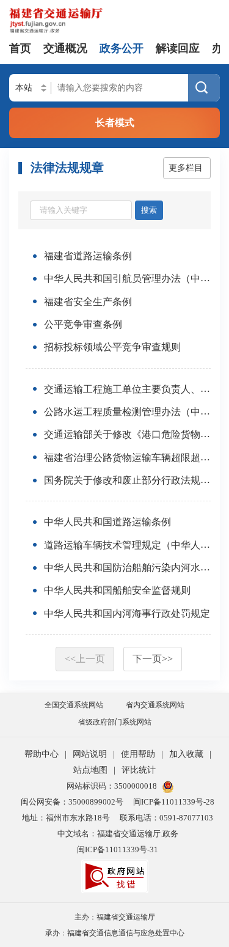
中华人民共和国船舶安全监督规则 (117, 591)
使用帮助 (138, 754)
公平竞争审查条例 (83, 324)
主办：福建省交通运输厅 (115, 917)
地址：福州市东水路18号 (66, 817)
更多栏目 (186, 167)
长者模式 (114, 122)
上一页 (85, 659)
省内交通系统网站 (155, 705)
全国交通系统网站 (74, 705)
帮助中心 (41, 754)
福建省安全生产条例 (88, 302)
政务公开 (122, 48)
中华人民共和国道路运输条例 (107, 522)
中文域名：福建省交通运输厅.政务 (117, 833)
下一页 (153, 659)
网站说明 (90, 754)
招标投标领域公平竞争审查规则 (112, 347)
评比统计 (139, 770)
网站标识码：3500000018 (112, 785)
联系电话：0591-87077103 (166, 817)
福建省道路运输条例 (88, 256)
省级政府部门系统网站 (114, 722)
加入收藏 (186, 754)
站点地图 (90, 770)
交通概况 (65, 48)
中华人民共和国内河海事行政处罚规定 (127, 613)
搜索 (149, 210)
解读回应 (178, 48)
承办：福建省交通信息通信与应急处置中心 (114, 933)
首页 (20, 48)
